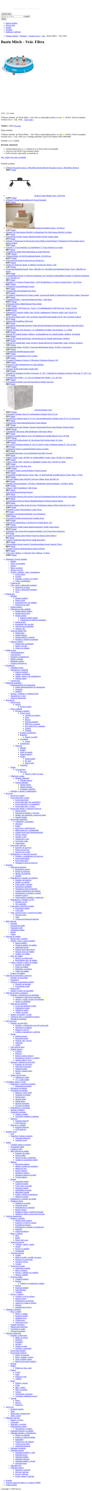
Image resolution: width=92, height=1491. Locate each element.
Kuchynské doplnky (18, 1351)
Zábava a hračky (17, 642)
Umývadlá (19, 910)
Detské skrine (20, 622)
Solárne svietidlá (21, 1114)
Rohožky (18, 1229)
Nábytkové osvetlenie (23, 1028)
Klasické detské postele (29, 618)
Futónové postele (21, 1188)
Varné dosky (20, 843)
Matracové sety (21, 1168)
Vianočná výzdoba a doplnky (22, 1136)
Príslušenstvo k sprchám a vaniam (28, 893)
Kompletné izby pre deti (24, 624)
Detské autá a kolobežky (24, 644)
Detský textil (20, 600)
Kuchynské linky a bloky (20, 798)
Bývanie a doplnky (22, 711)
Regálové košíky (21, 1316)
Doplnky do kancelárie (19, 978)
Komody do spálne (22, 1153)
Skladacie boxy (21, 1318)
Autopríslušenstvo (17, 652)
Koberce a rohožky (18, 1218)
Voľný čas (10, 1407)
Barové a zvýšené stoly (24, 958)
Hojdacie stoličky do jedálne (26, 945)
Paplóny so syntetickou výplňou (32, 1283)
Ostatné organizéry (18, 1325)
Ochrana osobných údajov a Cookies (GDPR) (23, 1483)
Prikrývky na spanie (32, 724)
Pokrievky (19, 1405)
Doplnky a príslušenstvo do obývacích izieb (31, 1025)
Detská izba (10, 594)
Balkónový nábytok (13, 32)
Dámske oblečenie (22, 778)
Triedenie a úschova (13, 1309)
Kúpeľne (9, 865)
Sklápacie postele (21, 1197)
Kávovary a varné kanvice (25, 828)
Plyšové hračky (26, 707)
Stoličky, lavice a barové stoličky (23, 941)
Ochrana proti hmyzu (19, 663)
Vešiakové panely (22, 1010)
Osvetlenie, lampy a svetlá (16, 1082)
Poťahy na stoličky (22, 1249)
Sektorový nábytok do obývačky (23, 1062)
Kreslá (13, 1034)
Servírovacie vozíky (22, 852)
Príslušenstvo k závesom (24, 1301)
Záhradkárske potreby (19, 1426)
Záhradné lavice (21, 1455)
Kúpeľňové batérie (22, 908)
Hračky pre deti (21, 646)
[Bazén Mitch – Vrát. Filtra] (19, 82)
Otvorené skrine (21, 1205)
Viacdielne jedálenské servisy (26, 1396)
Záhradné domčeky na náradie (22, 1431)
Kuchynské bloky (22, 800)
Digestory (19, 824)
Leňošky (18, 1051)
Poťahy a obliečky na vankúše (26, 1273)
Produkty (23, 36)
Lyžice (17, 1372)
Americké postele (22, 1181)
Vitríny (13, 934)
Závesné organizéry (18, 1331)
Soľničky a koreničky (23, 1348)
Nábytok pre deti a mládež (20, 609)
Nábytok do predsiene (19, 1004)
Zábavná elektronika (18, 698)
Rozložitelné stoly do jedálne (26, 960)
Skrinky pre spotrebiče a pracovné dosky (30, 815)
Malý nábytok (11, 921)
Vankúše (9, 30)
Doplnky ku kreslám (23, 984)
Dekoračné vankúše (22, 1268)
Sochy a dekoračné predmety (26, 590)
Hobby (13, 767)
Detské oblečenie (21, 783)
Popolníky (19, 1342)
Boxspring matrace (22, 1164)
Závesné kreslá (21, 1463)
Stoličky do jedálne (22, 954)
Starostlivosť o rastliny (23, 1429)
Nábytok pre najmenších (24, 626)
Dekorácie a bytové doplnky (16, 559)
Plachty (28, 720)
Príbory (13, 1370)
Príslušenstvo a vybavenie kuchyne (24, 854)
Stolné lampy (20, 1101)
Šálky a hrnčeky (21, 1390)
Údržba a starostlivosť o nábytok (27, 1032)
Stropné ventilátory (18, 1110)
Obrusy (18, 1247)
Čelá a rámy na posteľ (23, 1186)
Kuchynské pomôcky (19, 1353)
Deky (27, 717)
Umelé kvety (15, 583)
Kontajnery (15, 980)
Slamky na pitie (21, 1346)
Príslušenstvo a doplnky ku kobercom (29, 1227)
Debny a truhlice (21, 1314)
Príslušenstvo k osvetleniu (20, 1108)
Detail (14, 170)
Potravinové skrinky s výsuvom (27, 813)
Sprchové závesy (21, 895)
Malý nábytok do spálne (20, 1151)
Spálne (8, 1142)
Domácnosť (10, 665)
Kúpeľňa (23, 735)
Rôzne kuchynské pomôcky (25, 1361)
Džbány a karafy (21, 1383)
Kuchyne (9, 793)
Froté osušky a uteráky (23, 884)
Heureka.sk (10, 700)
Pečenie (13, 1364)
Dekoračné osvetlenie (23, 1086)
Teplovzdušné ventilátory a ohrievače (29, 897)
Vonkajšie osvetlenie (18, 1112)
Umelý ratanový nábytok (24, 1476)
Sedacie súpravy (26, 754)
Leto (43, 36)
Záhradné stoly (16, 1465)
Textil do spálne (17, 1277)
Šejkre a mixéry (21, 835)
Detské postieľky (21, 598)
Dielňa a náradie (17, 659)
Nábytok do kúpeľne (18, 867)
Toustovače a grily (22, 839)
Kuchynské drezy (22, 861)
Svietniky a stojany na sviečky (26, 579)
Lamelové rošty (16, 1149)
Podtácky (18, 1340)
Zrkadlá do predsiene (18, 1019)
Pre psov (23, 772)
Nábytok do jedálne (13, 936)
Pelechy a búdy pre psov (34, 774)
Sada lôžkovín (20, 1290)
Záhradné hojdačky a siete (25, 1452)
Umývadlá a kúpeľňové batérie (22, 906)
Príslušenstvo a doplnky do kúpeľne (24, 878)
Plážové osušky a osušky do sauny (28, 1257)
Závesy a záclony (17, 1294)
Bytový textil (25, 713)
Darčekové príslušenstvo (20, 657)
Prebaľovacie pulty (22, 605)
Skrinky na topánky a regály (21, 1015)
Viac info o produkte (13, 157)
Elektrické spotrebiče (14, 683)
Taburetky (24, 765)
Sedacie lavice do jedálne (24, 952)
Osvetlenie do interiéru (19, 1090)
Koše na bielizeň (21, 672)
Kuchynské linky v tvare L (25, 806)
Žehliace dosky (21, 678)
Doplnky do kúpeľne (23, 880)
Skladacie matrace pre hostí (25, 1175)
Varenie (13, 1398)
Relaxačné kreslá (21, 1038)
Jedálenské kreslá (21, 947)
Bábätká (14, 596)
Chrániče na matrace (32, 715)
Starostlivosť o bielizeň (19, 670)
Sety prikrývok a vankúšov (35, 726)
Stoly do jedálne (17, 956)
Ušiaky (18, 1045)
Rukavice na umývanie (24, 1260)
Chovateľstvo (16, 655)
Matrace (23, 748)
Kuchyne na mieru (18, 796)
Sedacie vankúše (21, 1275)
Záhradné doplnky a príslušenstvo (23, 1433)
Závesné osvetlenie (22, 1106)
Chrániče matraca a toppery (21, 1145)
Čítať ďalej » (29, 120)
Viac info (17, 126)
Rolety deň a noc (21, 1240)
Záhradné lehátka (21, 1457)
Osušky (18, 1255)
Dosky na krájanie (22, 1355)
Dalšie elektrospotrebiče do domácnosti (30, 687)
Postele (8, 28)
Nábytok (18, 746)
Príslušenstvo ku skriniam (25, 1207)
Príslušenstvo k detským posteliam (33, 620)
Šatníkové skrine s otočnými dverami (29, 1212)
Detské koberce (21, 635)
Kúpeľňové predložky (23, 887)
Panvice (18, 1403)
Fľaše (17, 1385)
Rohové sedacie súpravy (24, 1056)
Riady (13, 1381)
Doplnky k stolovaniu (19, 1335)
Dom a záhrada (16, 709)
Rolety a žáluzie (17, 1234)
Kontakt (9, 1480)
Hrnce (17, 1400)
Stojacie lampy (20, 1099)
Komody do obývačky (23, 1064)
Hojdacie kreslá (21, 1036)
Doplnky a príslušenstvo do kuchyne (29, 856)
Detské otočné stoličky (23, 611)
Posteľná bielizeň (31, 722)
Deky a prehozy (21, 1270)
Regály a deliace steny (23, 1071)
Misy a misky (20, 1387)
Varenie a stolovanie (13, 1333)
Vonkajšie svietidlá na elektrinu (27, 1116)
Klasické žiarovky (22, 1121)
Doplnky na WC (21, 902)
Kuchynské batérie (22, 858)
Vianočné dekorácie (22, 1138)
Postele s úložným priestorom (26, 1194)
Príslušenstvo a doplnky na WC (22, 900)
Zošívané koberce (22, 1231)
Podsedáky (19, 1439)
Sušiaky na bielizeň (22, 674)
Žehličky (18, 691)
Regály (13, 932)
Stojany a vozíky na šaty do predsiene (29, 999)
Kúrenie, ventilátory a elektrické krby (25, 694)
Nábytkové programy (23, 1067)
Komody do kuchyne (23, 848)
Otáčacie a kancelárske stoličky (22, 982)
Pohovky (18, 1054)
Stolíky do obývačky (18, 1075)
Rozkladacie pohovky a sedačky (27, 1058)
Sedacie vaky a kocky (23, 1041)
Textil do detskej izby (19, 631)
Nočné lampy (20, 1097)
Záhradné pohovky (22, 1459)
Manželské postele (22, 1192)
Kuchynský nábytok (18, 845)
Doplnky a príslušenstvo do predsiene (25, 995)
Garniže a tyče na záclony (25, 1296)
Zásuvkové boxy (21, 1322)
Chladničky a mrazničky (24, 822)
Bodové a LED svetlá (23, 1093)
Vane (17, 917)
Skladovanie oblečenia (19, 1327)
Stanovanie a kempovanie (20, 1413)
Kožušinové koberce (23, 1225)
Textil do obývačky (18, 1266)
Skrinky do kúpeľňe (23, 874)
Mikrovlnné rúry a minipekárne (27, 830)
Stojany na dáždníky (23, 1002)
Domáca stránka (12, 36)
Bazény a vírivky (17, 1420)
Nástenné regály (17, 928)
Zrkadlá (18, 876)
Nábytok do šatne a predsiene (17, 993)
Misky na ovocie (21, 1338)
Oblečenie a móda (17, 776)
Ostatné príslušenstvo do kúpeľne (28, 891)
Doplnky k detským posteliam (26, 639)
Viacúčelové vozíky (18, 1329)
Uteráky (28, 728)
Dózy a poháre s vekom (24, 1357)
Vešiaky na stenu (21, 1012)
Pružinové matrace (22, 1173)
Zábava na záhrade (22, 648)
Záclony (18, 1305)
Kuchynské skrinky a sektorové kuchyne (26, 809)
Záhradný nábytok (13, 1418)
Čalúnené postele (21, 1184)
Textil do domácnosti (14, 1216)
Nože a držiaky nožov (23, 1359)
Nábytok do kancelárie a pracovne (19, 975)
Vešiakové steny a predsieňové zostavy (25, 1017)
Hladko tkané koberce (23, 1220)
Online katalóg (11, 1485)
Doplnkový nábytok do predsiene (28, 997)
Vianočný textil (21, 1140)
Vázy (17, 592)
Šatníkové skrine (17, 1201)
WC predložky (20, 904)
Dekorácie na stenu (22, 587)
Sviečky (18, 577)
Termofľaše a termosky (24, 1394)
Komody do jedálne (22, 965)
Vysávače (19, 689)
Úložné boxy (25, 743)
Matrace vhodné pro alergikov (26, 1166)
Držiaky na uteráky (22, 882)
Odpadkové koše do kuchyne (26, 863)
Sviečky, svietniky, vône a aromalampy (25, 572)
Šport (13, 1411)
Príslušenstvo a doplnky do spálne (23, 1199)
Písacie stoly (10, 25)
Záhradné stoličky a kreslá (25, 1461)
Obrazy (13, 566)
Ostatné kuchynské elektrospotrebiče (29, 832)
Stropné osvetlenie (22, 1103)
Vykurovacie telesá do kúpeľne (27, 919)
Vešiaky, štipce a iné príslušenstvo (28, 676)
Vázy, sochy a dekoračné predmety (24, 585)
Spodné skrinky (21, 817)
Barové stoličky (12, 23)
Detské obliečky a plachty (25, 637)
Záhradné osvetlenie (18, 1448)
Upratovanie (15, 681)
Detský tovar (15, 702)
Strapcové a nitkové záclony (26, 1303)
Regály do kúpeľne (22, 871)
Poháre (13, 1366)
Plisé (17, 1236)
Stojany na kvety (17, 570)
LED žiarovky (20, 1123)
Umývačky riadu (21, 841)
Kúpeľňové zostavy (22, 869)
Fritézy (18, 826)
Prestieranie (19, 1251)
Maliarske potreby (17, 661)
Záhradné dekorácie (22, 1446)
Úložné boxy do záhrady (24, 1442)
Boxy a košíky (16, 1312)
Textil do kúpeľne (17, 1253)
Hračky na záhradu (22, 1435)
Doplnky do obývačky (19, 1023)
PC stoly (28, 761)
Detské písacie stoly (22, 613)
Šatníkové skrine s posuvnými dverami (30, 1214)
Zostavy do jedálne (18, 973)
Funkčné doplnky (17, 1409)
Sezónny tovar (34, 36)
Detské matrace (16, 607)
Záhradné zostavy (17, 1468)
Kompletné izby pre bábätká (26, 603)
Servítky (18, 1344)
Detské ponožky (26, 787)
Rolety (17, 1238)
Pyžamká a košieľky (28, 789)
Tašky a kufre (16, 1416)
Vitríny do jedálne (22, 971)
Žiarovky (14, 1119)
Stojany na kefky (31, 737)
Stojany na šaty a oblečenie (25, 1158)
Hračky (18, 704)
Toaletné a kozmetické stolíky (26, 1160)
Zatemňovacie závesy (23, 1307)
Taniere (18, 1392)
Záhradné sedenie (17, 1450)
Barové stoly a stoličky (19, 939)
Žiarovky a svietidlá (18, 1125)
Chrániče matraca (22, 1279)
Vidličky (18, 1379)
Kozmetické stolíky (18, 926)
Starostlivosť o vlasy (18, 696)
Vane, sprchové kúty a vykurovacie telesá (26, 913)
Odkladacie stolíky (18, 930)
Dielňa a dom (11, 650)
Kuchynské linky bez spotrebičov (28, 802)
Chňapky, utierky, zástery (24, 1244)
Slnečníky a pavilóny (18, 1424)
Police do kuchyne (22, 850)
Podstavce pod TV (22, 1030)
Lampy (27, 741)
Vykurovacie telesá (22, 1444)
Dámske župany (26, 780)
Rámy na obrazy (17, 568)
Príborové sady (21, 1377)
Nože (17, 1374)
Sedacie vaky (20, 629)
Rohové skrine (20, 1210)
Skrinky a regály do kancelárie (22, 991)
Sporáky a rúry (21, 837)
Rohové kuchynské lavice (25, 949)
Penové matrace (21, 1171)
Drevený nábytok (22, 1472)
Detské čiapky (25, 785)
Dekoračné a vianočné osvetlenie (23, 1084)
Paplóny (18, 1281)
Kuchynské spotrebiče (19, 819)
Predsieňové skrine (22, 1008)
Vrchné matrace (21, 1177)
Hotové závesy (21, 1299)
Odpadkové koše (17, 668)
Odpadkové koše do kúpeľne (26, 889)
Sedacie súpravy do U (23, 1060)
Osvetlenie (24, 739)
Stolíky (23, 756)
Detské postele (20, 616)
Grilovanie (15, 1422)
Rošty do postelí (26, 752)
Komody (14, 923)
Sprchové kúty (20, 915)
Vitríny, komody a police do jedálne (24, 962)
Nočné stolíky (30, 759)
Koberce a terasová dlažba (25, 1437)
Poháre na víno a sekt (23, 1368)
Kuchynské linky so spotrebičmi (27, 804)
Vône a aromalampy (23, 581)
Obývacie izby (11, 1021)
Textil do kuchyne (17, 1242)
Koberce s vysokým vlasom (25, 1223)
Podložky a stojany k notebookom (23, 791)
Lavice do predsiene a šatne (25, 1006)
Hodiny (13, 561)
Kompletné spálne (17, 1147)
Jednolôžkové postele (23, 1190)
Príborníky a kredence (23, 969)
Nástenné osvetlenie (22, 1095)
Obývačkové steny (18, 1047)
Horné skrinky (20, 811)
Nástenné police (21, 1069)
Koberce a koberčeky (28, 733)
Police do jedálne (21, 967)
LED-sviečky (20, 574)
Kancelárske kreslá (22, 986)
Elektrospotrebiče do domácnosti (23, 685)
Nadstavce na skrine (23, 1203)
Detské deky (20, 633)
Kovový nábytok (21, 1474)
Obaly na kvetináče (18, 564)
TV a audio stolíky (22, 1080)
